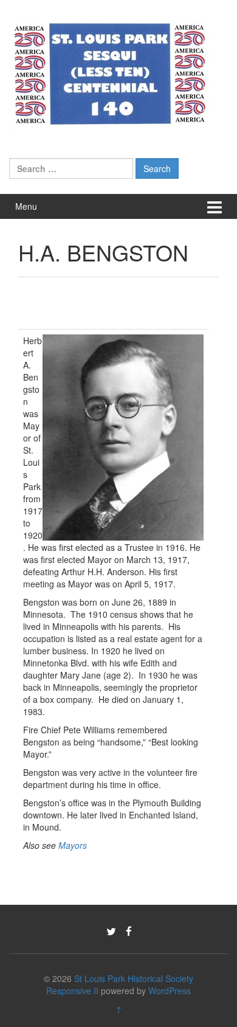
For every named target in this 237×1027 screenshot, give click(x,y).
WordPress (169, 990)
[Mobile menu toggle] (214, 206)
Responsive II (72, 990)
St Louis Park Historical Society (133, 978)
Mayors (72, 845)
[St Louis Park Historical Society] (109, 72)
